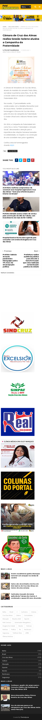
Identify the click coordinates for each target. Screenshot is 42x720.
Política (13, 629)
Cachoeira (24, 612)
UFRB (27, 633)
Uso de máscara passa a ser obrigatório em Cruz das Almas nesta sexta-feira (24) (25, 707)
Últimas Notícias (8, 636)
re (20, 629)
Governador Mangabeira (22, 622)
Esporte (26, 619)
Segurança (6, 633)
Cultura (18, 615)
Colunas (33, 612)
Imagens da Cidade (9, 626)
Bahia (4, 612)
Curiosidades (28, 615)
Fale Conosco (7, 622)
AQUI (12, 145)
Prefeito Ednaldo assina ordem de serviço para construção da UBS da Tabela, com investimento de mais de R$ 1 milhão (20, 216)
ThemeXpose (24, 717)
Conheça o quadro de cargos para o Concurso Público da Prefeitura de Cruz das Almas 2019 (25, 687)
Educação (6, 619)
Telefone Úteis (17, 633)
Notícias (5, 629)
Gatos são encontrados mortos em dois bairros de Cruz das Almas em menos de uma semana (25, 586)
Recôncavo (27, 629)
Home (4, 26)
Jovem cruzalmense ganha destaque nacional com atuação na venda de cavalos (25, 576)
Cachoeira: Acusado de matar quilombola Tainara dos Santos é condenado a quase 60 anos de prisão (26, 596)
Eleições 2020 (16, 619)
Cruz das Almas (13, 26)
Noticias (29, 626)
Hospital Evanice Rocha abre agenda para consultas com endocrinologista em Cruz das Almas (19, 240)
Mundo (20, 626)
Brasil (11, 612)
